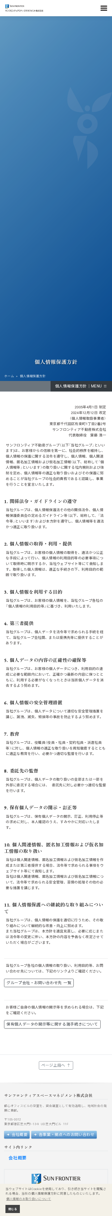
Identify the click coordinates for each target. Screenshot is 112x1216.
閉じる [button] (12, 1209)
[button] (81, 386)
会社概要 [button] (19, 1134)
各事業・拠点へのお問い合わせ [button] (66, 1134)
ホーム (9, 376)
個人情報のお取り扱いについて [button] (28, 1199)
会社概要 (17, 1158)
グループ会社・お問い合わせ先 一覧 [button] (39, 983)
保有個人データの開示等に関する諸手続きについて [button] (52, 1024)
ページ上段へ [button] (54, 1065)
